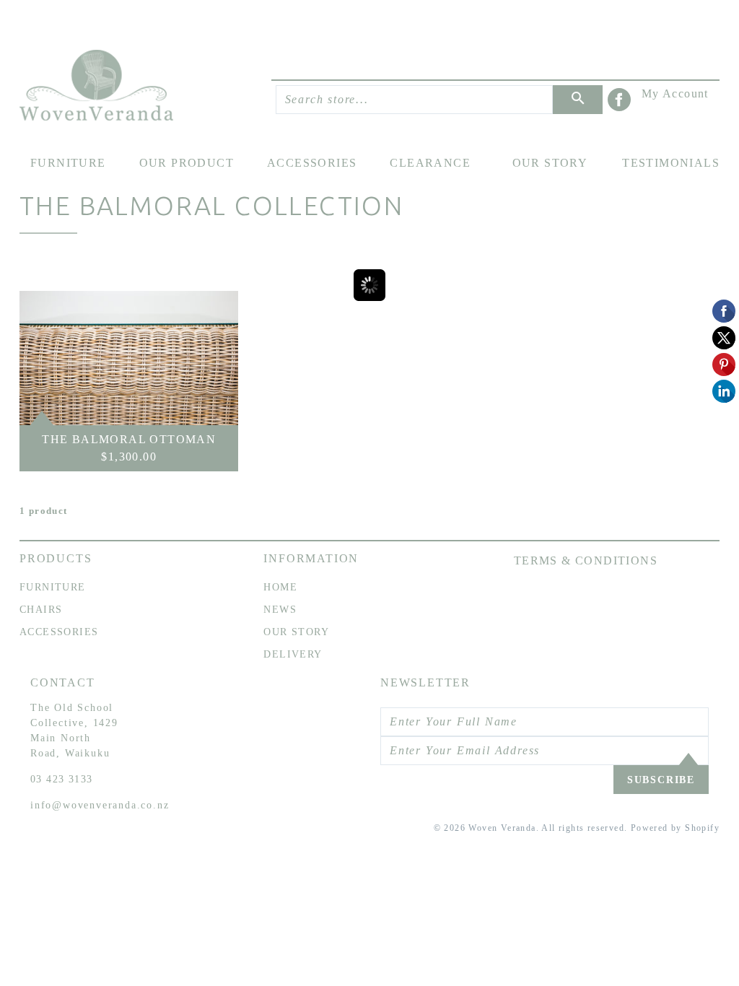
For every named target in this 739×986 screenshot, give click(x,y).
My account (675, 93)
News (280, 609)
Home (280, 587)
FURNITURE (52, 587)
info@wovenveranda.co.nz (99, 805)
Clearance (430, 163)
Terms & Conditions (585, 560)
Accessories (312, 163)
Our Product (186, 163)
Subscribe (661, 780)
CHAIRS (40, 609)
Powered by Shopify (675, 828)
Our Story (550, 163)
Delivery (292, 654)
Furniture (68, 163)
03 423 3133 (61, 779)
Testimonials (671, 163)
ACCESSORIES (58, 632)
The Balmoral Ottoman (129, 439)
